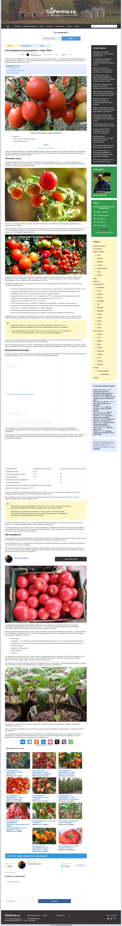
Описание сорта (14, 68)
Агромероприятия (99, 246)
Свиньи (99, 275)
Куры (99, 344)
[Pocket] (50, 742)
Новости (96, 281)
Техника (96, 368)
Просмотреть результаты (46, 148)
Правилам (96, 449)
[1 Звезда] (48, 745)
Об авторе (80, 865)
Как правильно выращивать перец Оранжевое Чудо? (40, 848)
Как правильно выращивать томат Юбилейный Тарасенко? (69, 797)
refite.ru (69, 925)
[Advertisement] (46, 454)
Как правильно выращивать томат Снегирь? (40, 797)
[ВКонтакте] (22, 742)
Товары (69, 26)
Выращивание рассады (17, 70)
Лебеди (99, 347)
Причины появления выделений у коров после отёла (103, 432)
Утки (98, 357)
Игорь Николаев (100, 195)
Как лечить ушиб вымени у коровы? (103, 416)
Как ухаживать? (14, 73)
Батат (99, 291)
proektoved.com (61, 925)
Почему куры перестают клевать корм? (103, 419)
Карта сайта (61, 915)
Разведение (59, 26)
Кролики (100, 262)
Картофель (100, 301)
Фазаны (99, 361)
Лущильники (105, 374)
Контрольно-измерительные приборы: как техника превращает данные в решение (104, 86)
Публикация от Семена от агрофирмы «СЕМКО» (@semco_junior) (30, 422)
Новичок (16, 136)
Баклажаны (101, 287)
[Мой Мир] (43, 742)
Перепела (100, 351)
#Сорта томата (10, 872)
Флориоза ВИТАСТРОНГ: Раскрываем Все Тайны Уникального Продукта (101, 131)
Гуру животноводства (20, 141)
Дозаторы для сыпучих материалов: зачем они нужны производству (103, 54)
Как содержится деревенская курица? (104, 423)
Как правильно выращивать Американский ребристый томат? (17, 823)
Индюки (99, 341)
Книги (77, 26)
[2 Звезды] (49, 745)
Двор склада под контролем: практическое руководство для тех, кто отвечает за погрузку (104, 93)
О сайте (44, 915)
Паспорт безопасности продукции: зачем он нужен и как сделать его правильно (103, 70)
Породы (49, 26)
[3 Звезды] (50, 745)
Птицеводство (101, 222)
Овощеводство (26, 46)
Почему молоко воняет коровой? (102, 413)
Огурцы (99, 314)
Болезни (17, 26)
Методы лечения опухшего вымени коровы (102, 408)
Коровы (99, 258)
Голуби (99, 334)
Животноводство (102, 212)
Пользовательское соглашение (33, 919)
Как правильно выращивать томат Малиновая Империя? (41, 772)
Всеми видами (102, 225)
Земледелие (101, 219)
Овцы (99, 272)
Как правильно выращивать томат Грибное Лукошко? (14, 797)
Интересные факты (30, 26)
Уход (41, 26)
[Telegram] (29, 742)
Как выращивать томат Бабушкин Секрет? (16, 829)
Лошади (99, 265)
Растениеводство (103, 215)
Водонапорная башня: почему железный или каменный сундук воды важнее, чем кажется (104, 109)
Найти (71, 38)
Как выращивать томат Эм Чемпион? (44, 822)
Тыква (99, 327)
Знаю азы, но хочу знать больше (24, 139)
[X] (57, 742)
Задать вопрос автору (71, 559)
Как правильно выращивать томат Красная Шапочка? (67, 772)
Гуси (98, 337)
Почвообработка (103, 371)
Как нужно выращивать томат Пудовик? (69, 822)
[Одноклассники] (36, 742)
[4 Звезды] (52, 745)
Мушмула (100, 311)
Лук (98, 304)
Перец (99, 317)
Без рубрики (97, 249)
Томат (42, 46)
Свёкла (99, 321)
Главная (10, 46)
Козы (99, 255)
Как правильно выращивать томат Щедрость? (14, 772)
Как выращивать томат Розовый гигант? (69, 847)
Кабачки (100, 294)
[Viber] (64, 742)
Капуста (99, 297)
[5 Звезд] (53, 745)
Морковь (100, 307)
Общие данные (102, 268)
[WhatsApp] (71, 742)
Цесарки (100, 364)
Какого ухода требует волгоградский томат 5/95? (103, 398)
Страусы (100, 354)
